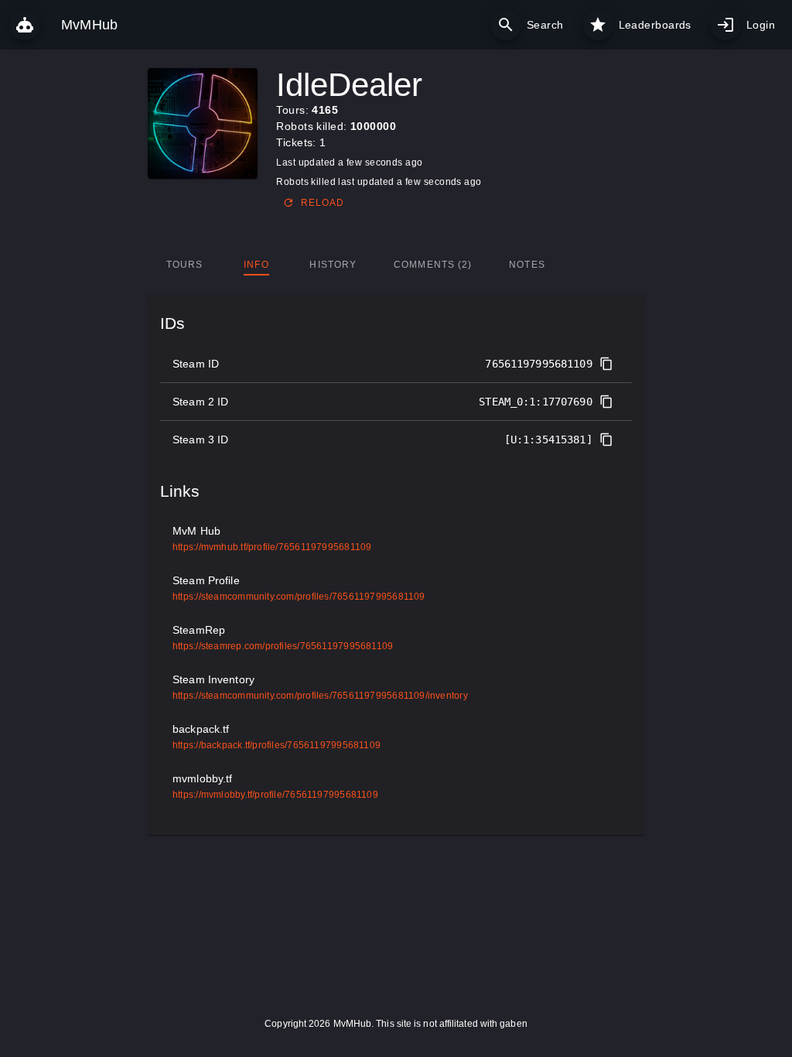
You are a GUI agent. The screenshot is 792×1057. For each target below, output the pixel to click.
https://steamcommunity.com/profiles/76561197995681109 (298, 596)
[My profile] (725, 24)
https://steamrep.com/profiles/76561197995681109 (282, 646)
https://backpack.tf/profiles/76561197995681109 (276, 745)
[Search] (505, 24)
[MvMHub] (24, 24)
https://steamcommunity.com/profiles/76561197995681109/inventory (320, 695)
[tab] (184, 264)
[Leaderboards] (597, 24)
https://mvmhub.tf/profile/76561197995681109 (271, 547)
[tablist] (396, 264)
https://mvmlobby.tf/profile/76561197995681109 (275, 794)
